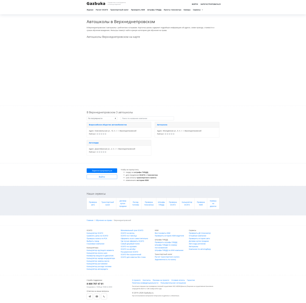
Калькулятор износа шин (97, 253)
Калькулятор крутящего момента (100, 250)
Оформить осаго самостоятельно (134, 238)
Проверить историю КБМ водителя (169, 236)
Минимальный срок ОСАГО (132, 230)
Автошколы (193, 246)
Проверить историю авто (199, 238)
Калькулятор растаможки (97, 263)
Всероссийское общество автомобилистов (108, 125)
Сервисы (197, 10)
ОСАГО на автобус (128, 249)
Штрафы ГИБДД (154, 10)
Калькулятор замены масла (98, 261)
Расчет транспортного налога (167, 257)
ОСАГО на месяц (127, 233)
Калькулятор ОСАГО (95, 233)
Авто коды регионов (197, 244)
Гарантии (191, 280)
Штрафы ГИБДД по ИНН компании (169, 250)
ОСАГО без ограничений (131, 254)
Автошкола (162, 125)
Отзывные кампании (197, 236)
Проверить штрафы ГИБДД (166, 242)
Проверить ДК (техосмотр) (200, 233)
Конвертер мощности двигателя (100, 255)
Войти (195, 4)
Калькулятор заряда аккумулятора (101, 258)
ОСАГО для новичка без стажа (133, 257)
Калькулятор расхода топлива (99, 266)
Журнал (90, 10)
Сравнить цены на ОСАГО (97, 236)
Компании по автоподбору (200, 249)
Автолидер (94, 143)
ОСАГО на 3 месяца (129, 236)
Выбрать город (93, 241)
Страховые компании (95, 244)
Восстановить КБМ (162, 233)
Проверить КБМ (138, 10)
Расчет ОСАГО (102, 10)
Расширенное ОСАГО (129, 252)
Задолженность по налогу (165, 259)
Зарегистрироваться (210, 4)
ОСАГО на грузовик (129, 246)
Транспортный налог (119, 10)
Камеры (187, 10)
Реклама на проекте (161, 280)
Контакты (147, 280)
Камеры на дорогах (213, 203)
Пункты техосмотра (172, 10)
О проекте (136, 280)
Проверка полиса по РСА (97, 238)
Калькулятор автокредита (97, 269)
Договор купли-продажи (123, 203)
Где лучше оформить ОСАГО (132, 241)
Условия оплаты (178, 280)
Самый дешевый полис (130, 244)
